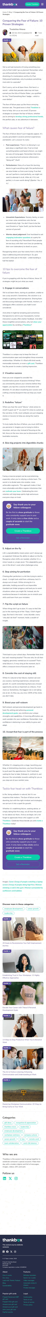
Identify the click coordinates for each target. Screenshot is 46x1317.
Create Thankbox (32, 4)
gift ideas (7, 1122)
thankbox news (10, 1127)
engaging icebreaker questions (18, 237)
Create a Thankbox (23, 531)
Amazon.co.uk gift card (10, 1307)
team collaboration (11, 1143)
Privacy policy (27, 1305)
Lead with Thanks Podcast (11, 1280)
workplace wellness (12, 1135)
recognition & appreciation (26, 1122)
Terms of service (28, 1302)
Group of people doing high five (21, 885)
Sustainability (7, 1286)
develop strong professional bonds (29, 116)
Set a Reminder (23, 538)
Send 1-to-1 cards (29, 1278)
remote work (34, 1139)
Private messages (29, 1288)
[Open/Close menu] (42, 4)
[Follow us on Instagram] (16, 1179)
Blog (10, 12)
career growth (33, 908)
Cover (11, 882)
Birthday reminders (29, 1275)
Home (5, 12)
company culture (30, 1135)
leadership (8, 913)
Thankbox (34, 107)
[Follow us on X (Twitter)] (11, 1251)
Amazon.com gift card (10, 1304)
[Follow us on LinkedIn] (4, 1179)
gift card (31, 363)
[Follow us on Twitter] (10, 1179)
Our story (6, 1278)
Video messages (28, 1280)
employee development (13, 908)
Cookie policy (27, 1297)
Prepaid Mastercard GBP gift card (11, 1298)
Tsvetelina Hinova (17, 29)
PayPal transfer (8, 1312)
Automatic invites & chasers (29, 1284)
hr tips (22, 1139)
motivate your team (13, 491)
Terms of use (27, 1300)
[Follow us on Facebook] (7, 1251)
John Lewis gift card (9, 1309)
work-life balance (30, 1143)
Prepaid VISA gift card (10, 1302)
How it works (7, 1275)
